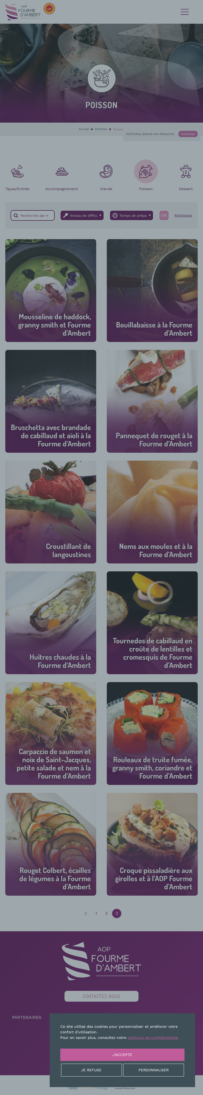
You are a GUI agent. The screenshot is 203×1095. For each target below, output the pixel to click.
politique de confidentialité (152, 1037)
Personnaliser (154, 1070)
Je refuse (91, 1070)
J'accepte (122, 1055)
